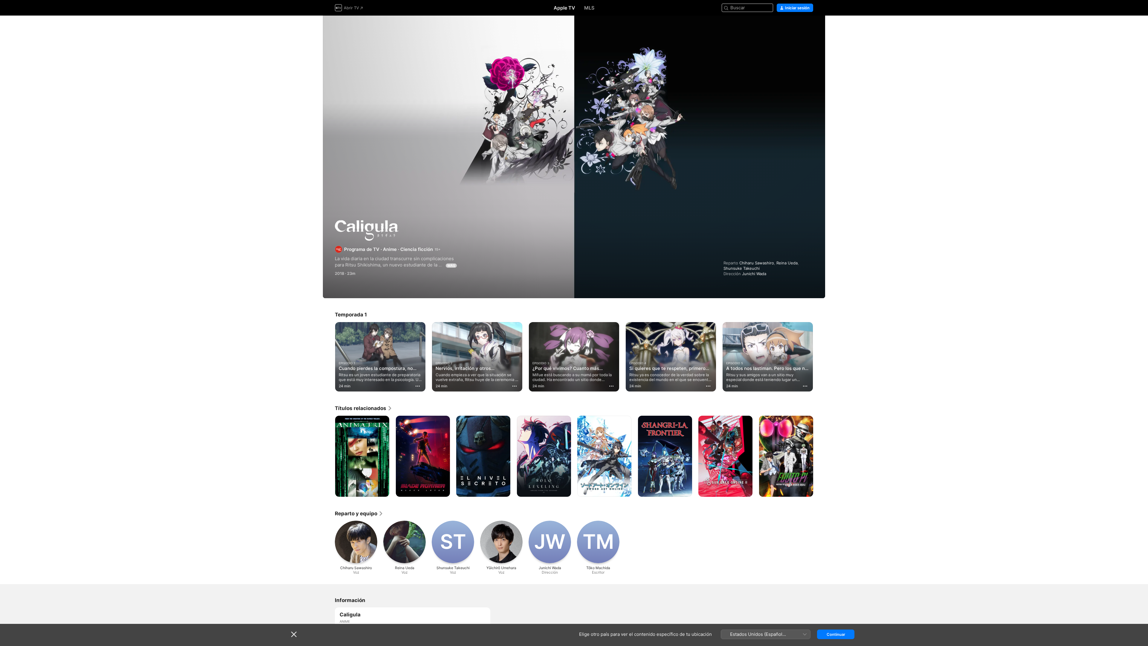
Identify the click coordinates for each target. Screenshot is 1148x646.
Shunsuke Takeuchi (741, 268)
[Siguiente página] (819, 356)
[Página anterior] (329, 356)
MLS (589, 8)
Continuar (836, 634)
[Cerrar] (294, 634)
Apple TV (564, 8)
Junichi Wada (754, 273)
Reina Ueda (787, 262)
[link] (363, 408)
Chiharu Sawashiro (756, 262)
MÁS (451, 265)
